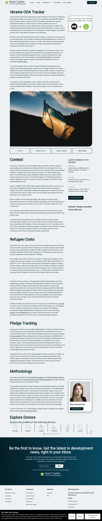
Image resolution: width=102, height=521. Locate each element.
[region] (51, 428)
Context (16, 159)
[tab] (43, 433)
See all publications (77, 408)
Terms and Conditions (64, 469)
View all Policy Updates (76, 197)
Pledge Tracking (23, 323)
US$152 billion (46, 57)
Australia (61, 303)
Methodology (21, 371)
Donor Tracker (17, 1)
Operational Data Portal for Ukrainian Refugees (37, 380)
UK (58, 310)
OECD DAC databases (37, 377)
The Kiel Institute (15, 336)
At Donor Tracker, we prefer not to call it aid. (80, 208)
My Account (92, 2)
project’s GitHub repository (28, 411)
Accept (72, 516)
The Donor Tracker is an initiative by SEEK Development (81, 494)
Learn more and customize (92, 516)
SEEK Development (21, 3)
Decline (80, 516)
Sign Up (59, 466)
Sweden (12, 312)
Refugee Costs (22, 239)
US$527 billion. (22, 62)
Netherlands (24, 312)
